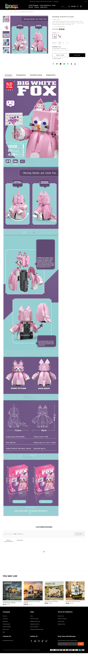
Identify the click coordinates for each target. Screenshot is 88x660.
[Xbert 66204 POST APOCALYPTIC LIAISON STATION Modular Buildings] (12, 590)
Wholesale (5, 621)
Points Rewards (6, 624)
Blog (4, 632)
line (57, 64)
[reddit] (46, 641)
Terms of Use (61, 616)
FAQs (31, 616)
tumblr (71, 64)
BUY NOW (77, 55)
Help (32, 612)
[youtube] (35, 641)
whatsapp (64, 64)
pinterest (68, 64)
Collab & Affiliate (7, 626)
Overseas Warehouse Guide (36, 629)
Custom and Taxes (62, 618)
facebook (53, 64)
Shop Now (56, 1)
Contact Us (5, 618)
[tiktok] (42, 641)
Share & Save (6, 629)
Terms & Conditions (65, 612)
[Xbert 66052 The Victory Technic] (75, 590)
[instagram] (39, 641)
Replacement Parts (34, 624)
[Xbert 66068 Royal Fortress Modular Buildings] (33, 590)
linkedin (75, 64)
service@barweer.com (8, 640)
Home (11, 11)
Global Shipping (16, 11)
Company (6, 612)
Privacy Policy (61, 621)
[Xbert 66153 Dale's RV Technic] (54, 590)
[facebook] (31, 641)
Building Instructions (35, 621)
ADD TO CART (60, 55)
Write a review (79, 533)
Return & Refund (34, 626)
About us (5, 616)
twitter (61, 64)
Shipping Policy (61, 624)
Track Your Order (34, 618)
